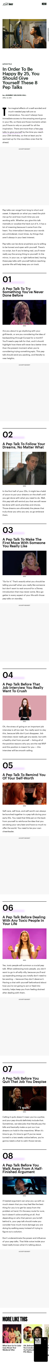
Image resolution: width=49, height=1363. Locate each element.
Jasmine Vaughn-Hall (15, 95)
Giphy (24, 325)
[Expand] (37, 1339)
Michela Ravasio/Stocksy (48, 34)
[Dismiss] (45, 1339)
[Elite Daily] (8, 4)
